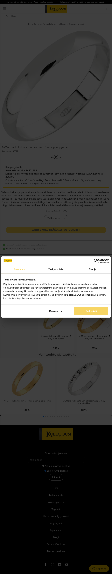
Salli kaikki (91, 311)
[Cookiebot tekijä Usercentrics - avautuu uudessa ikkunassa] (96, 260)
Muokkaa (53, 311)
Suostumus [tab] (19, 269)
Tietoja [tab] (92, 269)
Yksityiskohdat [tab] (56, 269)
